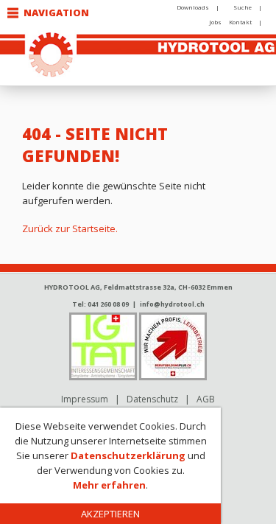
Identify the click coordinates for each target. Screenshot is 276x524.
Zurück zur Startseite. (70, 228)
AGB (206, 399)
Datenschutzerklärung (128, 455)
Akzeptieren (110, 513)
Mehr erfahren (109, 485)
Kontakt (240, 22)
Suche (242, 7)
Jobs (215, 22)
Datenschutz (152, 399)
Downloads (193, 7)
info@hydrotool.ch (172, 304)
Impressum (84, 399)
